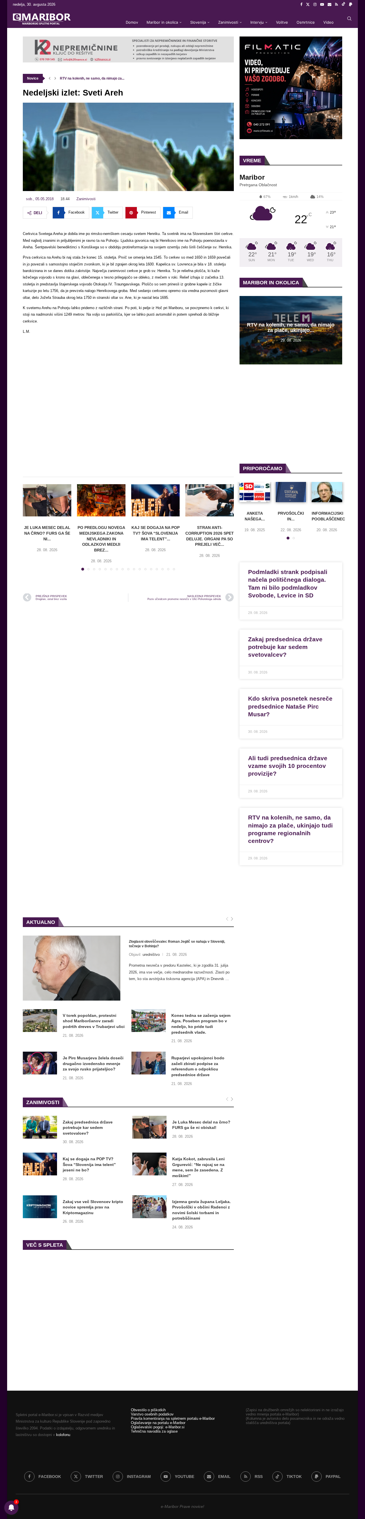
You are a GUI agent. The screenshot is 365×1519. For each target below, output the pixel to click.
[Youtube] (322, 4)
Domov (132, 22)
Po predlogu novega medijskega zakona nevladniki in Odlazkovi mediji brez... (101, 538)
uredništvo (151, 954)
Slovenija (198, 22)
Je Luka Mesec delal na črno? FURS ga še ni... (47, 533)
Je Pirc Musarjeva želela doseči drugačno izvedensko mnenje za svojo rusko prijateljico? (93, 1063)
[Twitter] (308, 4)
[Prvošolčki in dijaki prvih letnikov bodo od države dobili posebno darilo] (291, 492)
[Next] (232, 919)
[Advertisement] (128, 407)
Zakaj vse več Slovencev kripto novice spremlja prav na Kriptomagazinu (93, 1207)
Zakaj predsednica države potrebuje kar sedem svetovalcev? (88, 1127)
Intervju (257, 22)
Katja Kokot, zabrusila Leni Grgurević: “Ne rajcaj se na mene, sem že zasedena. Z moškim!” (198, 1167)
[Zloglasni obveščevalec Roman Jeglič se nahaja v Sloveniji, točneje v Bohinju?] (71, 968)
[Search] (349, 18)
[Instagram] (315, 4)
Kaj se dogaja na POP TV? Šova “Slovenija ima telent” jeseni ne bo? (89, 1164)
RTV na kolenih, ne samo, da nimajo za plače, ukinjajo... (290, 327)
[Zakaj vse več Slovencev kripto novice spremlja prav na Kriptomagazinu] (40, 1206)
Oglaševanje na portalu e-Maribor (158, 1423)
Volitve (282, 22)
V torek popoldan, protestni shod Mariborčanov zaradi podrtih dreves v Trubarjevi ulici (94, 1021)
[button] (49, 78)
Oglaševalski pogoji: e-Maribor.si (157, 1427)
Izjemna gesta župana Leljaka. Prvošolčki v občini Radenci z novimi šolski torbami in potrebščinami (201, 1210)
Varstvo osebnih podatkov (152, 1414)
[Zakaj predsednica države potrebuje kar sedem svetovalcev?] (40, 1127)
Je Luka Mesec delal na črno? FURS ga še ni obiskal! (201, 1125)
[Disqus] (128, 683)
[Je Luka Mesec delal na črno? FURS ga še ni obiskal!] (47, 500)
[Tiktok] (343, 4)
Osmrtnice (306, 22)
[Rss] (336, 4)
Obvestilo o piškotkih (148, 1410)
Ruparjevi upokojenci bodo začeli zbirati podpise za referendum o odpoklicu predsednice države (197, 1066)
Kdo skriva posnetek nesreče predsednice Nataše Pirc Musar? (290, 706)
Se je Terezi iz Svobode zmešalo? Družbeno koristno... (103, 78)
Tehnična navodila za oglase (154, 1431)
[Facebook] (301, 4)
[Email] (329, 4)
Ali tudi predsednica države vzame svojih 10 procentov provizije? (287, 766)
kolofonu (63, 1435)
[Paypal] (350, 4)
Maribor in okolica (162, 22)
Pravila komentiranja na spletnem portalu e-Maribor (173, 1418)
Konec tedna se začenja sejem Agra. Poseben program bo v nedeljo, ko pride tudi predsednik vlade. (200, 1024)
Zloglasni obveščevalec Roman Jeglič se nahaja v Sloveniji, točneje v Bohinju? (177, 944)
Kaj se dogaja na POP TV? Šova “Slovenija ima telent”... (155, 533)
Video (328, 22)
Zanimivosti (228, 22)
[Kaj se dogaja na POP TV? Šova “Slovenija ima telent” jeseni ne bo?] (155, 500)
